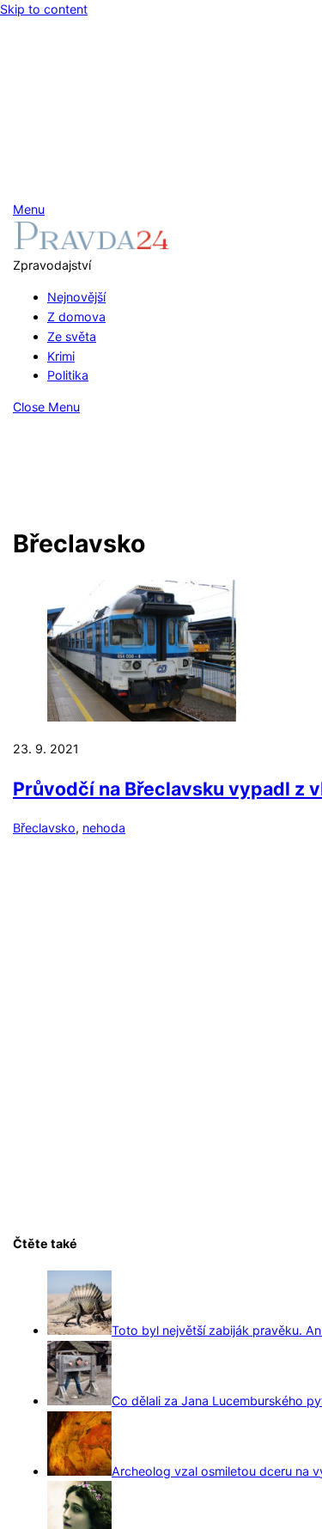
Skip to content (44, 9)
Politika (67, 375)
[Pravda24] (91, 245)
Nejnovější (76, 296)
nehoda (103, 827)
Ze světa (71, 336)
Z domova (76, 316)
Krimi (61, 356)
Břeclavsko (44, 827)
